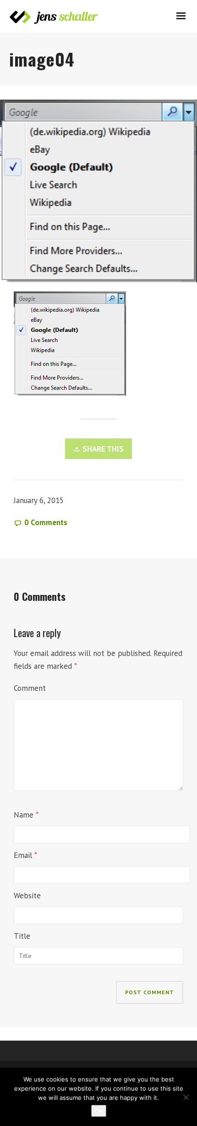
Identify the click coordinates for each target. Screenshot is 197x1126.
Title (22, 936)
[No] (185, 1097)
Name (23, 815)
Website (27, 896)
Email (23, 855)
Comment (30, 688)
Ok (99, 1111)
